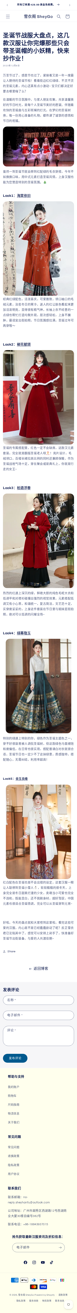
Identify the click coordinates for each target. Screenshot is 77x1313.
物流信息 (13, 1113)
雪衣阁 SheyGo (26, 1295)
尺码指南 (13, 1104)
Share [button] (12, 951)
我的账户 (13, 1087)
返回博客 (41, 969)
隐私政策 (13, 1165)
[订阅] (60, 1247)
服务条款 (33, 1301)
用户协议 (13, 1174)
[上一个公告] (7, 5)
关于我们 (13, 1122)
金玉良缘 (22, 778)
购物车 (12, 1096)
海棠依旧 (24, 196)
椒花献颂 (24, 344)
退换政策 (13, 1156)
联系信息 (59, 1301)
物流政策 (47, 1301)
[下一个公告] (69, 5)
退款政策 (63, 1295)
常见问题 (13, 1147)
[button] (8, 16)
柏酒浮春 (24, 488)
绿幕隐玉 (24, 633)
